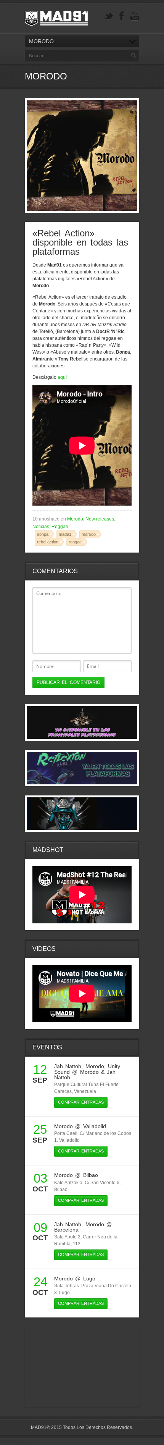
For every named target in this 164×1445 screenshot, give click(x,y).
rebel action (47, 542)
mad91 (65, 534)
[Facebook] (121, 16)
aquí (62, 377)
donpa (42, 534)
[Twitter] (108, 16)
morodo (89, 534)
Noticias (40, 526)
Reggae (59, 526)
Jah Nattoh (67, 1066)
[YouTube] (134, 16)
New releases (99, 519)
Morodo (75, 519)
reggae (75, 542)
